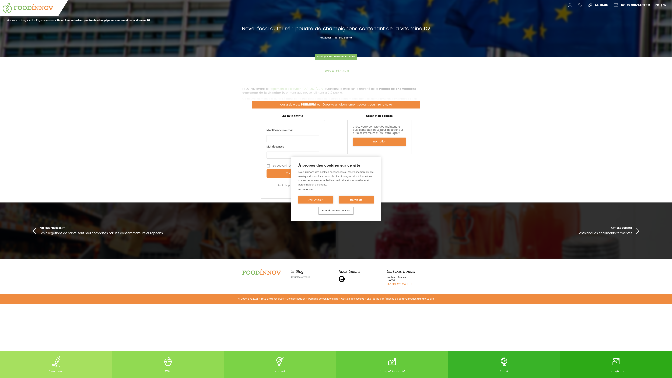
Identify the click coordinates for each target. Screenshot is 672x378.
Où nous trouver (401, 271)
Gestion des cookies (352, 299)
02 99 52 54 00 (399, 284)
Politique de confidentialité (323, 299)
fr (657, 5)
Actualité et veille (300, 277)
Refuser (356, 199)
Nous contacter (635, 5)
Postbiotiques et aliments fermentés (605, 233)
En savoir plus (305, 189)
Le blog (601, 5)
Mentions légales (296, 299)
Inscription (379, 141)
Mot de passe (275, 147)
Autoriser (316, 199)
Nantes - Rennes (396, 277)
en (664, 5)
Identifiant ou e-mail (280, 130)
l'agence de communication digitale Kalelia (409, 299)
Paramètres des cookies (336, 211)
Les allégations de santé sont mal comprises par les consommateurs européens (101, 233)
